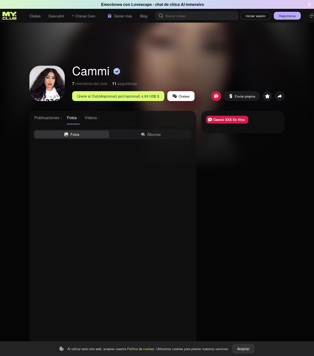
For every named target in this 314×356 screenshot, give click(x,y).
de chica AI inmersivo (184, 4)
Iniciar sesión (255, 15)
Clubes (35, 15)
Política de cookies (140, 348)
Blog (143, 15)
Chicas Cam (85, 15)
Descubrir (56, 15)
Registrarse (287, 15)
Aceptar (243, 348)
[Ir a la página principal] (9, 16)
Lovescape (141, 4)
